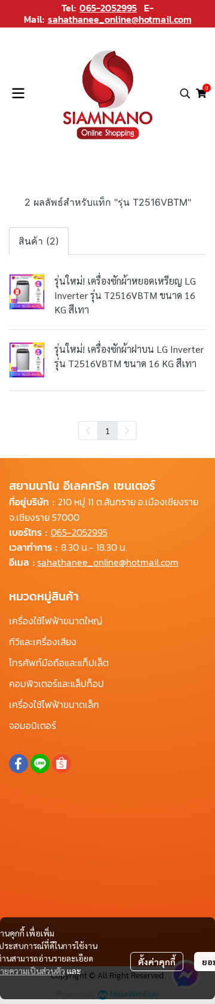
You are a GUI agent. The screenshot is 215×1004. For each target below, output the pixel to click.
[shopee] (61, 763)
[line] (40, 763)
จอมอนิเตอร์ (32, 725)
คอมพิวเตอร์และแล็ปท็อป (56, 683)
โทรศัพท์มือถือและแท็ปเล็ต (59, 662)
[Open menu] (18, 93)
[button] (185, 93)
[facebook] (18, 763)
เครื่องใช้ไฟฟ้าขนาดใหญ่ (55, 621)
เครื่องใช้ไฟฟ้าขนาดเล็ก (54, 704)
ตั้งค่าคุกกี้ (157, 961)
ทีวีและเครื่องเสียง (42, 641)
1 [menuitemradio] (107, 430)
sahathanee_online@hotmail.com (120, 19)
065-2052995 (108, 8)
